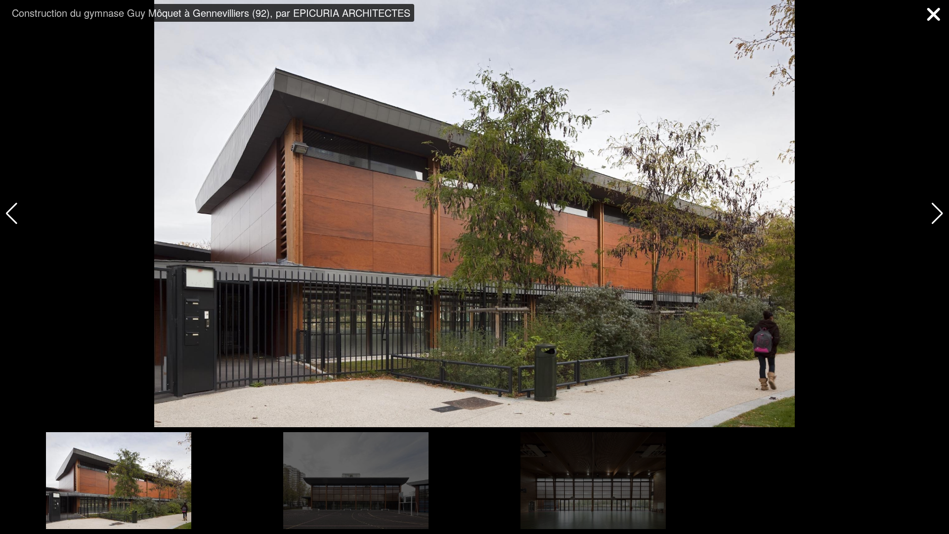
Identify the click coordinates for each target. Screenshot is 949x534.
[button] (937, 213)
